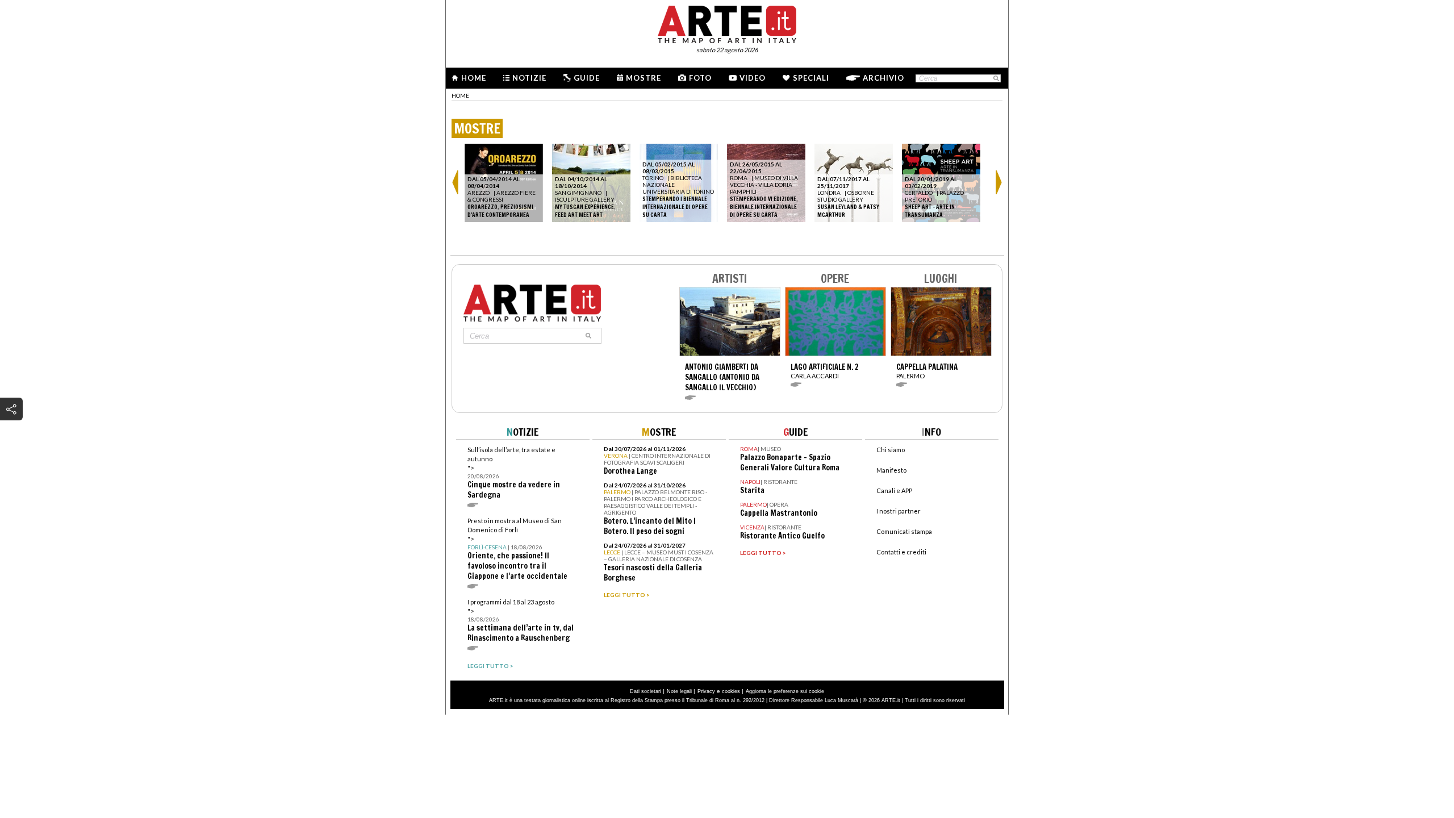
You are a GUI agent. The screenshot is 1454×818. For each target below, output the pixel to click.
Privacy (706, 691)
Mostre (643, 77)
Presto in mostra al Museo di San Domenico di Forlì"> (517, 549)
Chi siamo (890, 449)
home (460, 95)
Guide (587, 77)
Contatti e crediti (901, 552)
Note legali (679, 691)
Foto (700, 77)
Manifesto (891, 470)
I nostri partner (898, 511)
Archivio (883, 77)
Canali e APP (894, 490)
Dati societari (645, 691)
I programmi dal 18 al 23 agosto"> (520, 620)
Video (752, 77)
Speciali (811, 77)
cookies (731, 691)
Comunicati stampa (904, 531)
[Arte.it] (727, 22)
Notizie (529, 77)
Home (473, 77)
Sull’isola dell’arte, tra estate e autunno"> (513, 473)
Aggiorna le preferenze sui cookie (785, 691)
